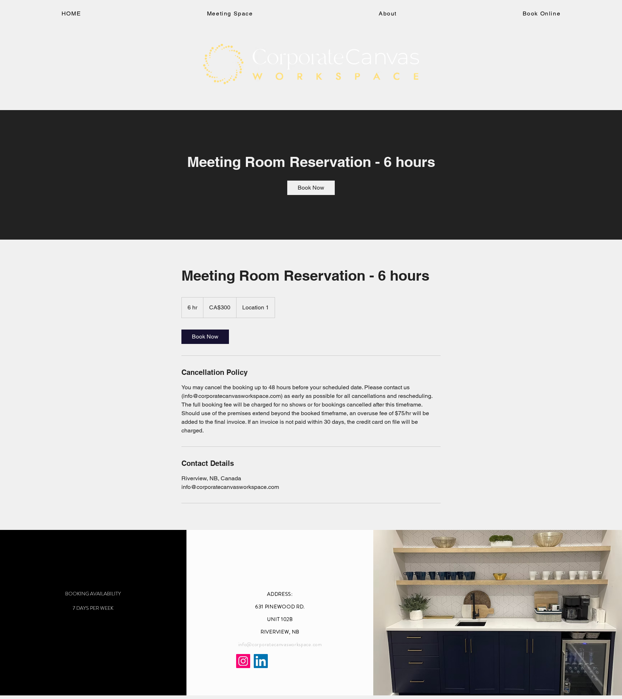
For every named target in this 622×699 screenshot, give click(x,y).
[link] (311, 188)
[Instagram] (243, 661)
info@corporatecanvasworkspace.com (280, 644)
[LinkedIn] (261, 661)
